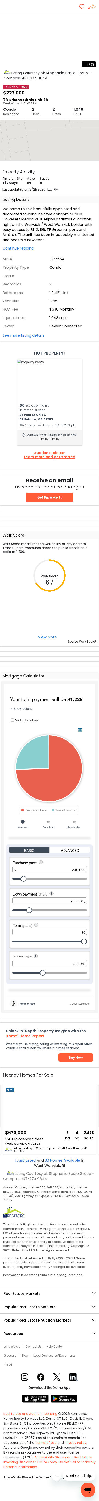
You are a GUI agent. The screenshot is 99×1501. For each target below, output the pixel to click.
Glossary (10, 1355)
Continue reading (19, 248)
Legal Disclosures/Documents (54, 1355)
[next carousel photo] (93, 41)
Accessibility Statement (54, 1457)
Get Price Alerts (49, 497)
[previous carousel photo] (6, 41)
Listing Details (16, 199)
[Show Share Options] (93, 7)
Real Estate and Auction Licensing (30, 1413)
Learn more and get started (49, 457)
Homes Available (63, 1160)
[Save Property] (81, 7)
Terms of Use (46, 1442)
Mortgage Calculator (23, 676)
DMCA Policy (47, 1462)
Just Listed (26, 1160)
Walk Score (13, 535)
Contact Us (33, 1346)
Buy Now (76, 1057)
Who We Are (12, 1346)
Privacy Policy (75, 1442)
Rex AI (8, 1364)
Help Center (55, 1346)
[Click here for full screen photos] (93, 18)
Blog (25, 1355)
